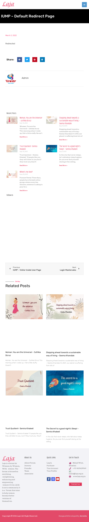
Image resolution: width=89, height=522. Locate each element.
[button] (19, 59)
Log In (49, 463)
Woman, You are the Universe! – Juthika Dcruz (31, 119)
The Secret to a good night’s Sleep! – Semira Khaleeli (69, 148)
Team (26, 471)
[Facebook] (49, 479)
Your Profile (52, 471)
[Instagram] (53, 479)
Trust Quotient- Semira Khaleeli (28, 148)
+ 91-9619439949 (79, 468)
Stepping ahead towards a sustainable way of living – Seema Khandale (69, 120)
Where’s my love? (26, 172)
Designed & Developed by (73, 516)
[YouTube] (57, 479)
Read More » (24, 137)
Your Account (52, 468)
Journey (27, 466)
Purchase (50, 466)
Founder (27, 468)
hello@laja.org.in (76, 474)
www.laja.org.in (79, 476)
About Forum (30, 463)
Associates (28, 474)
